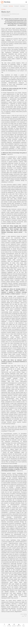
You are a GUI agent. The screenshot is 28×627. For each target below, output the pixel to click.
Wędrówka (22, 6)
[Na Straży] (5, 2)
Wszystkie (5, 6)
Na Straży (11, 6)
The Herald (16, 6)
